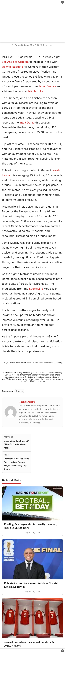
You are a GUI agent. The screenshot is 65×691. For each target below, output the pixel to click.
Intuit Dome (27, 122)
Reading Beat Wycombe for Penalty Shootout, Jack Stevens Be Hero (30, 526)
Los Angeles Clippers (15, 61)
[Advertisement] (32, 21)
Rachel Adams (22, 45)
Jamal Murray (47, 86)
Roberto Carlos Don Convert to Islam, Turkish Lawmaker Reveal (31, 585)
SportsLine (36, 288)
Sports (19, 391)
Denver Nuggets (12, 66)
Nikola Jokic (36, 91)
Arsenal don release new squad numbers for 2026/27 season (29, 643)
